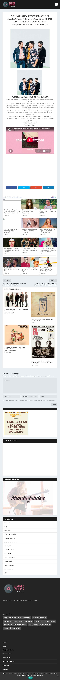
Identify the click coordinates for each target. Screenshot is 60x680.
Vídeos (6, 573)
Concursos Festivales (10, 534)
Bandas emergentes (10, 523)
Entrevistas (8, 546)
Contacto (5, 669)
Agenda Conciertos (8, 650)
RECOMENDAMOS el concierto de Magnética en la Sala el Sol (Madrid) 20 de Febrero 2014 (43, 362)
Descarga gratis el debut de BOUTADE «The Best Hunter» (42, 319)
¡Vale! (30, 677)
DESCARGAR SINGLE (30, 125)
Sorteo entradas (9, 565)
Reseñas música (9, 561)
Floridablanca (10, 99)
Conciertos (7, 530)
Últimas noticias (9, 569)
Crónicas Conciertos (10, 538)
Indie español (8, 553)
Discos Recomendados (39, 24)
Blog (31, 24)
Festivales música (9, 550)
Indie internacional (10, 557)
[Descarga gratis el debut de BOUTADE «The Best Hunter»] (43, 304)
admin (19, 24)
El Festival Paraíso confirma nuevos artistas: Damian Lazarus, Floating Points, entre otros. (15, 349)
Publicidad (6, 665)
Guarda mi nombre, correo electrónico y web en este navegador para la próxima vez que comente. (30, 400)
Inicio (4, 646)
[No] (58, 676)
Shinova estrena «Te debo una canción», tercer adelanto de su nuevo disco (16, 310)
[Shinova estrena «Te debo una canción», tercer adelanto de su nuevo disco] (17, 299)
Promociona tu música (9, 661)
